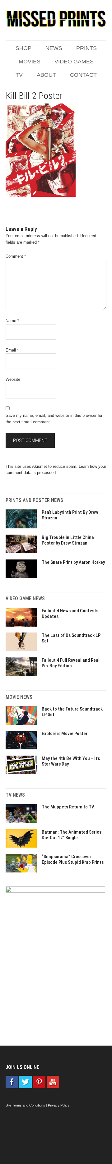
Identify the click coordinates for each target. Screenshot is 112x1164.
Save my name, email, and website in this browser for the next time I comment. (54, 418)
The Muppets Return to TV (68, 807)
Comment (16, 256)
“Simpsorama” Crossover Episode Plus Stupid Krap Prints (73, 859)
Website (13, 379)
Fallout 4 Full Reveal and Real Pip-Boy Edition (71, 663)
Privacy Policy (58, 1105)
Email (12, 350)
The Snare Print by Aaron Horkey (73, 562)
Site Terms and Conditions (25, 1105)
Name (12, 320)
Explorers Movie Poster (64, 733)
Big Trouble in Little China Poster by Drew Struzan (68, 540)
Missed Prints (56, 19)
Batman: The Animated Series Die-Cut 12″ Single (71, 834)
